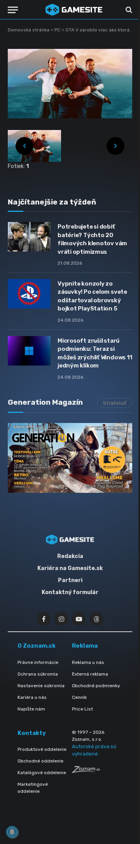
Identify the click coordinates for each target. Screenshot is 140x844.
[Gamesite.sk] (74, 9)
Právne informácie (38, 662)
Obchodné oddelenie (40, 761)
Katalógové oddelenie (42, 772)
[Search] (128, 10)
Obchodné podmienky (96, 685)
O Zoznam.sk (37, 645)
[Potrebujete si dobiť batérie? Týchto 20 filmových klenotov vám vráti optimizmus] (29, 236)
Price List (82, 709)
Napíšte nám (31, 709)
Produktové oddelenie (42, 749)
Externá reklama (90, 674)
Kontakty (32, 733)
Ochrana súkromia (38, 674)
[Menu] (13, 10)
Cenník (79, 697)
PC (57, 30)
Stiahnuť (114, 403)
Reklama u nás (88, 662)
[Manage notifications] (12, 832)
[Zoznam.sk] (86, 771)
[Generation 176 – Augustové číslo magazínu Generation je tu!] (70, 458)
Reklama (85, 645)
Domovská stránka (28, 30)
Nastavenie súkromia (41, 685)
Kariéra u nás (32, 697)
